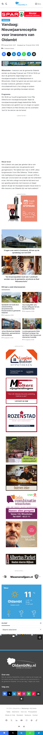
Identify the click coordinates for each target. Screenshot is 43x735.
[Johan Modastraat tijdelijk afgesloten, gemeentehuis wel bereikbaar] (11, 323)
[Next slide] (40, 576)
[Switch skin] (6, 4)
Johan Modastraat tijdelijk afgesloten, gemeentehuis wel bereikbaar (11, 333)
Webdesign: (26, 708)
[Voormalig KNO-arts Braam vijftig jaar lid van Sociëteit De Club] (31, 297)
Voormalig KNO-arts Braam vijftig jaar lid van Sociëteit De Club (30, 307)
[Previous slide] (3, 576)
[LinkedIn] (14, 54)
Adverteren (15, 712)
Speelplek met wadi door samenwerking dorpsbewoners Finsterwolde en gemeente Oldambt (11, 308)
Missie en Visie (10, 715)
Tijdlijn (8, 712)
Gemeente (6, 20)
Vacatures (28, 715)
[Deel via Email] (34, 54)
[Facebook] (4, 54)
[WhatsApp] (24, 54)
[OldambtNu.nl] (21, 3)
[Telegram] (29, 54)
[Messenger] (19, 54)
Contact (35, 715)
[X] (9, 54)
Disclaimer (20, 715)
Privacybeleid (32, 712)
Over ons (24, 712)
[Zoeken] (3, 4)
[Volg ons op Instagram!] (40, 637)
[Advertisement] (21, 138)
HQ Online (33, 708)
